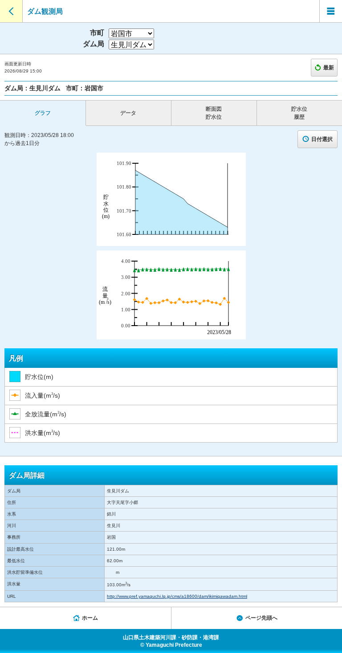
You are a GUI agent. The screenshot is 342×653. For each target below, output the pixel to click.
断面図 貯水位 (214, 113)
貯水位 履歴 (299, 113)
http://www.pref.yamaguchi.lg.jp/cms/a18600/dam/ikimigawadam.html (177, 596)
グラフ (43, 113)
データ (128, 113)
